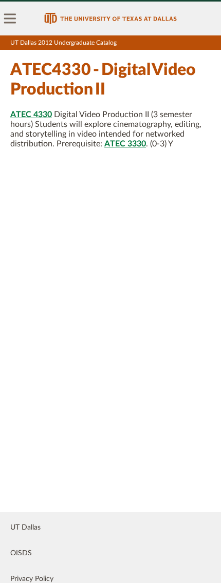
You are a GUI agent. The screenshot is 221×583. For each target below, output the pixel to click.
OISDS (21, 553)
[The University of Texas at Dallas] (110, 18)
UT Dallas (25, 527)
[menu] (10, 18)
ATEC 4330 (31, 114)
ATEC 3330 (125, 144)
